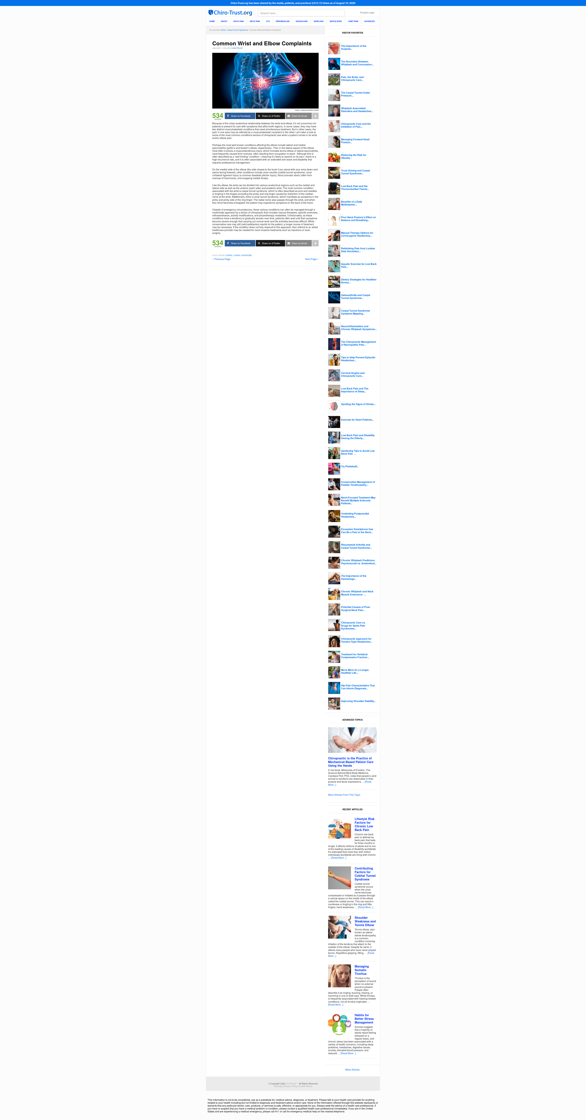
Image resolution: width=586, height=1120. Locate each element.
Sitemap (278, 1086)
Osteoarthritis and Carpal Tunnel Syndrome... (355, 296)
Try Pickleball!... (350, 466)
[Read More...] (338, 857)
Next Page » (312, 259)
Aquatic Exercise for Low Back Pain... (359, 265)
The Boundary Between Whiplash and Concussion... (357, 63)
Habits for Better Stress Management (364, 1018)
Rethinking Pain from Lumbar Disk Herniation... (358, 250)
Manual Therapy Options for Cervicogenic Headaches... (357, 234)
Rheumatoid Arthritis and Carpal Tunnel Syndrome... (356, 546)
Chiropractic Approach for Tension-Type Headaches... (356, 640)
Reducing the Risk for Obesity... (353, 156)
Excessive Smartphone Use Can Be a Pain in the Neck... (357, 530)
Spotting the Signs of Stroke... (358, 404)
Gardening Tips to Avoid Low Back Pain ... (358, 452)
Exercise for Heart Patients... (357, 419)
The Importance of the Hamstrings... (353, 577)
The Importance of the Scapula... (353, 47)
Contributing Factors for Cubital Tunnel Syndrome (365, 873)
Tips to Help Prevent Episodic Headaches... (358, 359)
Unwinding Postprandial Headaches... (355, 515)
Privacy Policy (290, 1086)
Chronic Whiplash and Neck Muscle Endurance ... (357, 593)
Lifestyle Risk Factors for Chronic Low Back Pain (364, 824)
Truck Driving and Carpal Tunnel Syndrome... (355, 172)
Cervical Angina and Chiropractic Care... (353, 374)
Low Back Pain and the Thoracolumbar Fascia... (355, 187)
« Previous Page (221, 259)
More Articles (352, 1069)
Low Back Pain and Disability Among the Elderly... (358, 436)
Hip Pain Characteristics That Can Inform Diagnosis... (358, 687)
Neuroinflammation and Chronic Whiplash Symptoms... (359, 327)
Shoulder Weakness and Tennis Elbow (365, 921)
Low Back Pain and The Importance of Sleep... (354, 390)
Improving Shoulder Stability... (358, 701)
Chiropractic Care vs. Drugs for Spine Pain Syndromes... (353, 625)
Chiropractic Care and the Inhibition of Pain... (356, 125)
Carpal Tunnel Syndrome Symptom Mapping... (355, 312)
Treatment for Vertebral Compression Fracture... (355, 656)
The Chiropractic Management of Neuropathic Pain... (358, 343)
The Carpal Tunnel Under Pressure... (355, 94)
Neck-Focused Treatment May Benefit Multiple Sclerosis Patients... (358, 500)
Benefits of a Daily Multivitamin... (351, 203)
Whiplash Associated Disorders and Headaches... (357, 109)
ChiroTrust (230, 12)
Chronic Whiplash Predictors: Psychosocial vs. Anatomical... (358, 561)
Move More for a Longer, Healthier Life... (355, 671)
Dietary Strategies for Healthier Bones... (358, 281)
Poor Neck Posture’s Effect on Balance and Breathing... (358, 218)
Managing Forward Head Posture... (355, 141)
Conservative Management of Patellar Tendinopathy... (358, 483)
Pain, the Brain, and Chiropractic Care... (352, 78)
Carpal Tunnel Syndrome (239, 255)
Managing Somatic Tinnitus (362, 970)
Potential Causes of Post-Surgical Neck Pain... (355, 608)
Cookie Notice (305, 1086)
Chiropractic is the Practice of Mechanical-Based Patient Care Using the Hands (350, 762)
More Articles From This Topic (344, 794)
